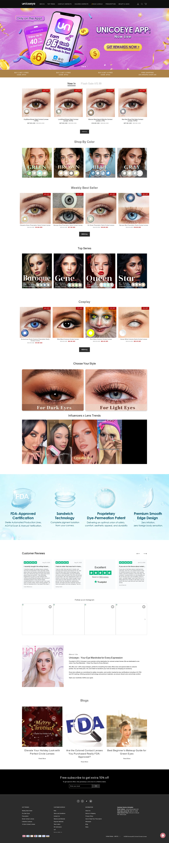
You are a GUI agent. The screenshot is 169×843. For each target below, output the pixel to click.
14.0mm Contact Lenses (28, 824)
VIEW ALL (84, 131)
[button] (145, 619)
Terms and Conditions (59, 813)
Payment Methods (58, 821)
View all (84, 234)
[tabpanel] (84, 39)
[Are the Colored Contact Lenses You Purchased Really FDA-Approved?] (84, 726)
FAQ (55, 810)
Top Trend (51, 4)
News (86, 827)
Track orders (57, 824)
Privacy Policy (89, 816)
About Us (87, 810)
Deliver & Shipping (90, 813)
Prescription (111, 4)
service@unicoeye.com (132, 809)
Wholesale (88, 821)
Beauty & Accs (124, 4)
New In (42, 4)
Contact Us (57, 816)
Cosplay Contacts (65, 4)
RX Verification (58, 827)
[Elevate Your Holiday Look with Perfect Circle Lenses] (42, 726)
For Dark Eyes (26, 813)
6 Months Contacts (27, 821)
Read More (42, 758)
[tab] (82, 66)
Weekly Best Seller (27, 810)
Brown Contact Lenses (28, 819)
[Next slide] (145, 553)
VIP (55, 829)
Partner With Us (58, 832)
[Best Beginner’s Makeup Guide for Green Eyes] (127, 726)
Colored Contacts (81, 4)
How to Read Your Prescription (93, 819)
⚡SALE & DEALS (97, 4)
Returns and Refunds (59, 819)
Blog (86, 824)
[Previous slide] (138, 553)
